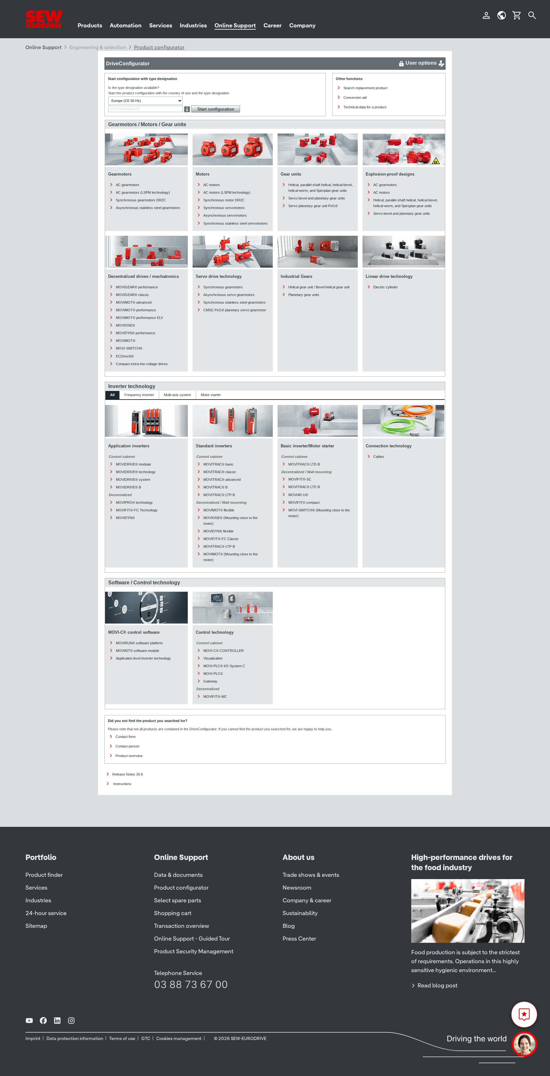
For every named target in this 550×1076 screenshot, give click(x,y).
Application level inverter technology (143, 658)
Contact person (127, 746)
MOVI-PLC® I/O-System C (224, 666)
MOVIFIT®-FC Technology (137, 510)
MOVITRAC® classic (219, 472)
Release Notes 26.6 (127, 774)
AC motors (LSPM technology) (226, 192)
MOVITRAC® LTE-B (304, 464)
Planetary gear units (303, 295)
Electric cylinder (385, 287)
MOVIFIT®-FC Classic (221, 539)
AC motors (211, 185)
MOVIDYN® (125, 518)
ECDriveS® (125, 356)
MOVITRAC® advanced (222, 479)
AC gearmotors (127, 185)
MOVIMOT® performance (136, 310)
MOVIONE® (125, 325)
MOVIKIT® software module (137, 651)
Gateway (210, 681)
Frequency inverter (139, 395)
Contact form (126, 737)
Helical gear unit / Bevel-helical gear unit (318, 287)
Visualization (212, 658)
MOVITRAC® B (215, 487)
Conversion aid (355, 97)
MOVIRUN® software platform (139, 643)
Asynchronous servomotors (225, 215)
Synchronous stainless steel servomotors (235, 223)
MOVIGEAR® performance (137, 287)
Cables (378, 457)
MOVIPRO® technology (134, 502)
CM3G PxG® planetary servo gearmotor (234, 310)
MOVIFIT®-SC (299, 479)
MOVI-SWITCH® (129, 348)
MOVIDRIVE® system (133, 479)
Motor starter (211, 395)
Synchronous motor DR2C (223, 200)
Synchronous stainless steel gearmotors (234, 302)
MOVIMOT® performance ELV (139, 318)
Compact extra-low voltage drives (142, 364)
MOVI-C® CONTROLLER (223, 651)
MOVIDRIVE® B (128, 487)
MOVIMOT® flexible (218, 510)
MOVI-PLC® (213, 673)
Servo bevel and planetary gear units (316, 198)
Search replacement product (365, 88)
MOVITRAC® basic (218, 464)
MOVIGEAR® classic (132, 295)
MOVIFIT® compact (304, 502)
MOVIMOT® (125, 341)
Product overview (129, 756)
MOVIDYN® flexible (218, 531)
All (112, 395)
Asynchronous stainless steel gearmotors (148, 208)
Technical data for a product (364, 107)
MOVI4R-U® (298, 495)
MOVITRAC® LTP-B (219, 495)
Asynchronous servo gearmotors (229, 295)
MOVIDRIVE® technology (136, 472)
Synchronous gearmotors (223, 287)
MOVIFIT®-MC (215, 696)
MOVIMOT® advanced (134, 302)
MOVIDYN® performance (135, 333)
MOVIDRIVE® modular (133, 464)
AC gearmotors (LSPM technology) (143, 192)
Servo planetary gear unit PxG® (313, 206)
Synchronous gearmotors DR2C (141, 200)
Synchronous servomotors (224, 208)
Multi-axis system (177, 395)
